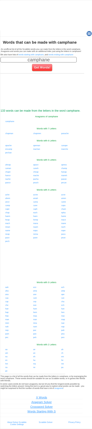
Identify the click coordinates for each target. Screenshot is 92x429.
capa (63, 205)
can (62, 298)
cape (7, 209)
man (35, 319)
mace (63, 220)
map (63, 319)
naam (35, 227)
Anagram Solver (41, 402)
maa (35, 316)
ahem (7, 198)
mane (63, 223)
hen (62, 312)
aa (6, 349)
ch (62, 353)
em (62, 357)
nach (63, 227)
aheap (8, 165)
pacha (35, 179)
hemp (35, 220)
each (35, 213)
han (62, 309)
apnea (64, 165)
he (62, 360)
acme (35, 195)
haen (35, 216)
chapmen (37, 133)
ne (34, 367)
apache (8, 145)
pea (62, 334)
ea (6, 357)
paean (64, 179)
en (6, 360)
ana (7, 294)
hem (35, 312)
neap (7, 234)
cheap (35, 172)
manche (64, 149)
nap (62, 327)
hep (7, 316)
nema (35, 234)
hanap (64, 172)
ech (62, 305)
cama (35, 202)
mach (7, 223)
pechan (8, 153)
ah (62, 349)
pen (62, 337)
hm (6, 364)
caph (35, 209)
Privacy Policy (74, 422)
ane (34, 294)
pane (35, 238)
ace (34, 287)
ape (62, 294)
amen (63, 198)
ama (35, 291)
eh (34, 357)
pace (7, 238)
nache (8, 179)
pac (34, 330)
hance (8, 175)
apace (35, 165)
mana (35, 223)
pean (63, 238)
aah (7, 287)
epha (63, 213)
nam (35, 327)
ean (34, 305)
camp (7, 205)
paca (63, 234)
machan (36, 149)
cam (35, 298)
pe (6, 371)
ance (7, 202)
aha (7, 291)
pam (7, 334)
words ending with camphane (60, 55)
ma (34, 364)
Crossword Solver (41, 406)
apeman (36, 145)
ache (7, 195)
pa (62, 367)
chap (7, 213)
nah (7, 327)
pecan (63, 183)
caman (8, 168)
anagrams (58, 388)
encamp (8, 149)
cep (34, 302)
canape (64, 145)
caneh (35, 168)
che (6, 305)
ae (34, 349)
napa (35, 230)
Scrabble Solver (45, 422)
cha (62, 302)
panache (65, 133)
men (7, 323)
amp (63, 291)
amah (35, 198)
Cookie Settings (17, 424)
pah (62, 330)
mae (7, 319)
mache (36, 175)
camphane (9, 121)
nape (63, 230)
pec (6, 337)
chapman (9, 133)
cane (35, 205)
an (34, 353)
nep (7, 330)
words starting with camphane (31, 55)
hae (7, 309)
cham (63, 209)
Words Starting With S (41, 411)
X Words (41, 397)
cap (6, 302)
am (6, 353)
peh (34, 337)
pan (34, 334)
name (7, 230)
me (62, 364)
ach (62, 287)
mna (35, 323)
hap (7, 312)
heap (7, 220)
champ (64, 168)
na (6, 367)
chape (8, 172)
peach (35, 183)
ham (35, 309)
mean (7, 227)
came (63, 202)
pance (8, 183)
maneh (64, 175)
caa (6, 298)
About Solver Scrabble (16, 422)
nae (62, 323)
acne (63, 195)
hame (63, 216)
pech (7, 241)
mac (63, 316)
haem (7, 216)
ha (34, 360)
